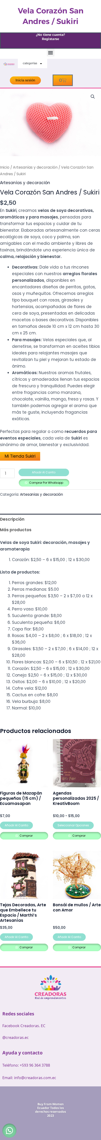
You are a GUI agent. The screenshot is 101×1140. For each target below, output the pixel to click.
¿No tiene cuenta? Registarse (50, 37)
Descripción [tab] (12, 519)
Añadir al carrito (43, 472)
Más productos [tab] (15, 530)
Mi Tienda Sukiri (20, 456)
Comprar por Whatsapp (46, 483)
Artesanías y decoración (35, 167)
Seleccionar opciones (73, 825)
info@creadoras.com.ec (35, 1077)
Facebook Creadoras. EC (23, 1025)
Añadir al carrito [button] (16, 825)
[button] (50, 52)
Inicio (4, 167)
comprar (26, 836)
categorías (30, 63)
